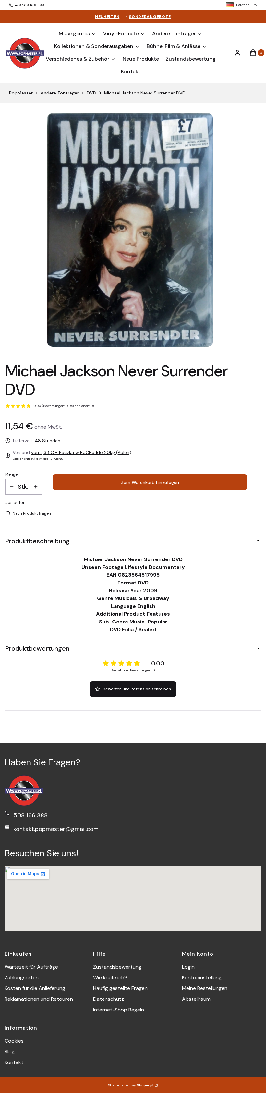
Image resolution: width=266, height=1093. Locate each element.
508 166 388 (30, 815)
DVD (91, 93)
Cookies (14, 1040)
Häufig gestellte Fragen (120, 988)
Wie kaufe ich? (110, 977)
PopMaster (21, 93)
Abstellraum (196, 999)
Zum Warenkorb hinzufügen (150, 482)
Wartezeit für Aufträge (31, 966)
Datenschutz (108, 999)
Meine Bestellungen (204, 988)
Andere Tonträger (60, 93)
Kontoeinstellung (202, 977)
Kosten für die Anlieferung (35, 988)
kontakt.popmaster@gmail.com (56, 829)
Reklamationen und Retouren (39, 999)
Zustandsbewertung (117, 966)
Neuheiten (107, 16)
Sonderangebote (150, 16)
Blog (10, 1051)
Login (188, 966)
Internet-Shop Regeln (118, 1009)
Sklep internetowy (130, 1085)
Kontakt (14, 1062)
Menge (11, 474)
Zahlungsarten (22, 977)
